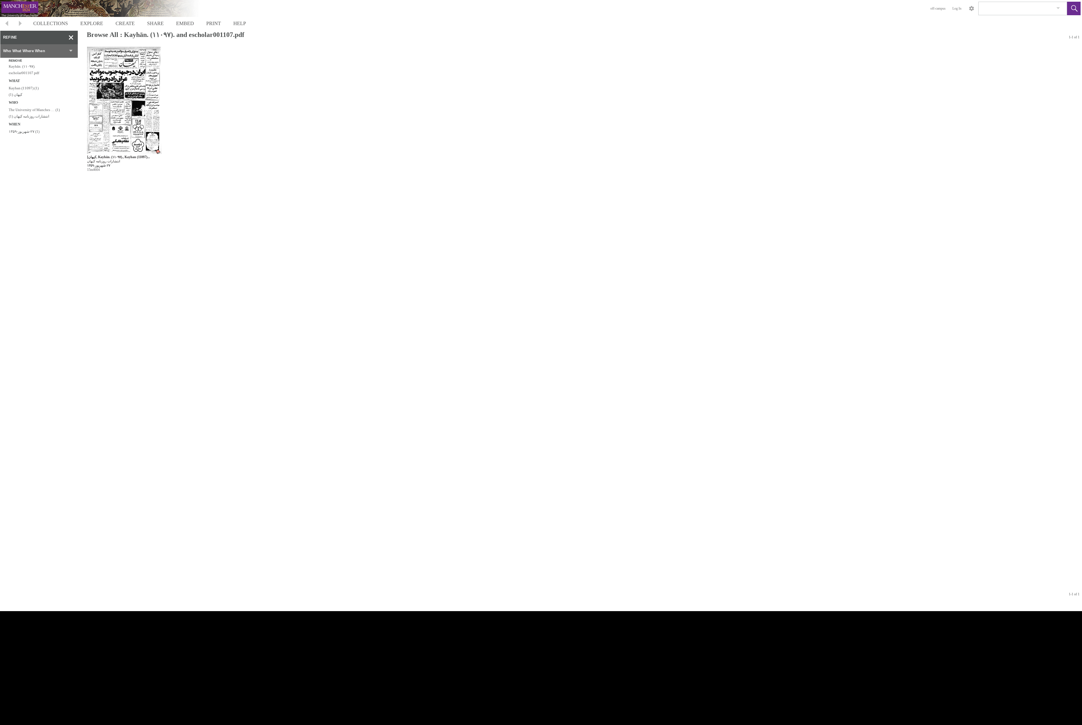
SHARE (155, 23)
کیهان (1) (15, 94)
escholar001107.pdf (24, 73)
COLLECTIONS (50, 23)
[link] (1058, 8)
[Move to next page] (20, 24)
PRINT (213, 23)
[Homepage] (106, 8)
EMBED (185, 23)
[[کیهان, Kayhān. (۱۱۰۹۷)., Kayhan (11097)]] (124, 100)
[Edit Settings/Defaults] (971, 8)
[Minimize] (71, 37)
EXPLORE (91, 23)
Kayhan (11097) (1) (24, 88)
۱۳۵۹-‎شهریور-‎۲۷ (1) (24, 131)
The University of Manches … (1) (34, 110)
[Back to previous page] (7, 24)
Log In (956, 8)
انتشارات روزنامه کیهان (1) (29, 116)
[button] (1074, 8)
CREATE (125, 23)
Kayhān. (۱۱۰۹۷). (22, 66)
